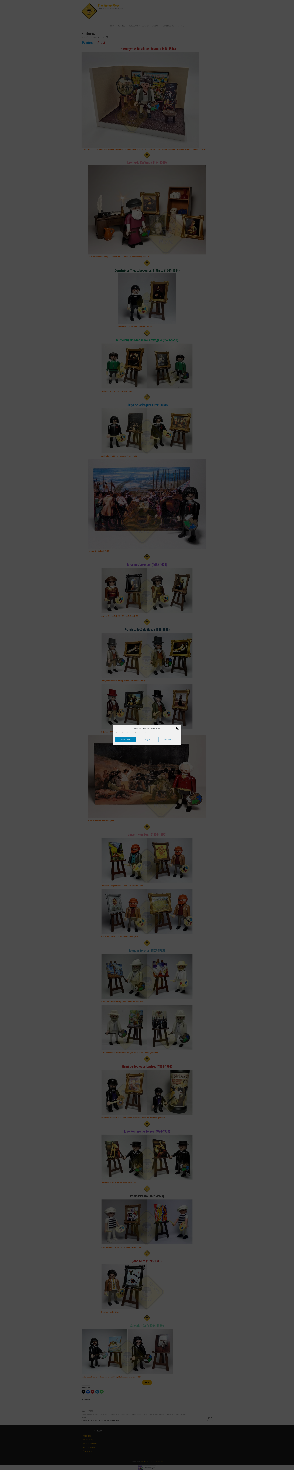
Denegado (147, 739)
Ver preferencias (168, 739)
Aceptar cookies (125, 739)
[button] (178, 728)
